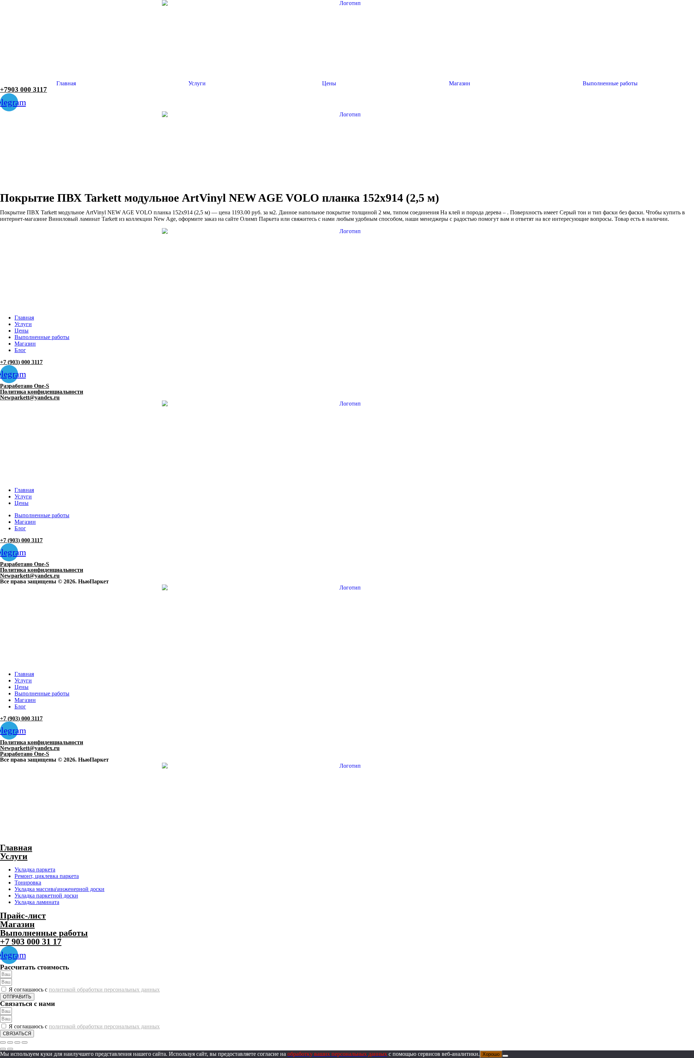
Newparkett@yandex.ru (30, 397)
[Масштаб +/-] (3, 1042)
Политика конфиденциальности (41, 392)
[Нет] (505, 1056)
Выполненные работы (610, 83)
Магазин (459, 83)
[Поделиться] (17, 1042)
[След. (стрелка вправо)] (10, 1049)
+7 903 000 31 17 (30, 941)
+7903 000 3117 (23, 89)
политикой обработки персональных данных (104, 989)
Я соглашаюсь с (84, 989)
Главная (66, 83)
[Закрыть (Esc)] (24, 1042)
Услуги (197, 83)
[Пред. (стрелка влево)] (3, 1049)
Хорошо (491, 1054)
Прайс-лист (23, 915)
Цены (329, 83)
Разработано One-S (24, 386)
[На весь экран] (10, 1042)
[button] (199, 83)
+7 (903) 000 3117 (21, 362)
